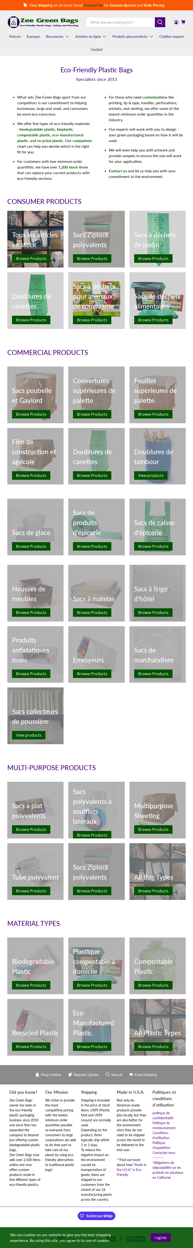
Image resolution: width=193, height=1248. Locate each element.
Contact (97, 49)
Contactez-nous (164, 1153)
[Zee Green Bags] (43, 22)
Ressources (55, 36)
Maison (15, 36)
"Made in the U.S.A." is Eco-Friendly (131, 1170)
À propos (33, 36)
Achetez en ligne (88, 36)
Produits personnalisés (130, 36)
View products (151, 475)
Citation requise (171, 36)
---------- (158, 1158)
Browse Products (31, 258)
